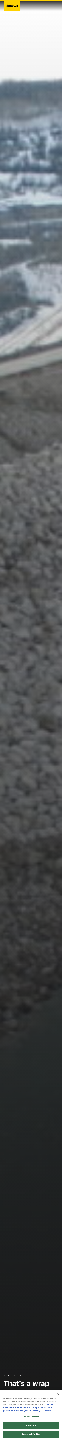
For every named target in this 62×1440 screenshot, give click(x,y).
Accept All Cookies (31, 1434)
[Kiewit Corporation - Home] (12, 6)
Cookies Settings (31, 1416)
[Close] (58, 1394)
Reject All (31, 1425)
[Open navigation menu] (51, 6)
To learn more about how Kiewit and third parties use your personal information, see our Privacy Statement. (28, 1407)
